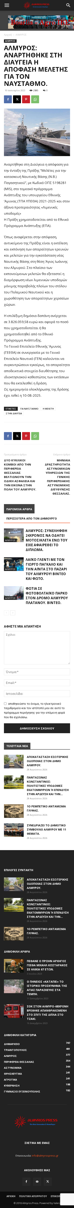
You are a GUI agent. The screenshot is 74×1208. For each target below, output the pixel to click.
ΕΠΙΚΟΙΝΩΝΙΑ (59, 1196)
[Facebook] (8, 99)
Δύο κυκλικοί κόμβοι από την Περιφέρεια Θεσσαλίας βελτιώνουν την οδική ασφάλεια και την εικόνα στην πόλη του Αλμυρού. (20, 474)
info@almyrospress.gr (45, 1155)
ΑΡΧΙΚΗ (11, 1196)
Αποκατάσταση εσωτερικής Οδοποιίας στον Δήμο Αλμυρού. (47, 761)
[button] (6, 5)
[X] (17, 99)
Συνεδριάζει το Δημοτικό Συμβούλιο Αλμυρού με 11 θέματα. (46, 829)
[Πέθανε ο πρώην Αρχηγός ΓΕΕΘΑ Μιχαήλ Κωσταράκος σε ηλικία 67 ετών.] (14, 966)
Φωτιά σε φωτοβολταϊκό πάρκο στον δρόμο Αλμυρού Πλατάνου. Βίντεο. (47, 595)
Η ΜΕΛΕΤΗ (48, 408)
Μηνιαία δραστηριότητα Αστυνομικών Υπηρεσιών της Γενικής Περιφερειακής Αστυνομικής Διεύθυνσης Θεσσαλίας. (57, 476)
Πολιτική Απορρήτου (33, 1196)
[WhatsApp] (35, 99)
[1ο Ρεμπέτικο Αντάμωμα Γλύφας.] (14, 811)
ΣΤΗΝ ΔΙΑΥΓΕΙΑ (14, 413)
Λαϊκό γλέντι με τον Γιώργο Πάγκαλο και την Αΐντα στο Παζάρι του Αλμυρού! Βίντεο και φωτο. (46, 569)
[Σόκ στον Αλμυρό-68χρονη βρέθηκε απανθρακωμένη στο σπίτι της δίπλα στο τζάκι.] (14, 1011)
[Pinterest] (26, 99)
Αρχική (8, 34)
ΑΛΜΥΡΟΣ (21, 34)
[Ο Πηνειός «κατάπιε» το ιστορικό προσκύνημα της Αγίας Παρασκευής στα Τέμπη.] (14, 986)
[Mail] (37, 1182)
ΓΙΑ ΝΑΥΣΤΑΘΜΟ (29, 408)
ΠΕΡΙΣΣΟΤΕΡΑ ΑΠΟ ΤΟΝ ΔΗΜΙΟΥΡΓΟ (31, 518)
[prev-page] (6, 612)
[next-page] (12, 612)
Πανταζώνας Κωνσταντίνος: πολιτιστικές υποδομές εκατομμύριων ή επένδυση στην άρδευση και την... (48, 786)
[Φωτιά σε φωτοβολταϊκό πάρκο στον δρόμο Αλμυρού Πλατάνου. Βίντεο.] (14, 593)
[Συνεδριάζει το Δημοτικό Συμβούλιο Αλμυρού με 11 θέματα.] (14, 830)
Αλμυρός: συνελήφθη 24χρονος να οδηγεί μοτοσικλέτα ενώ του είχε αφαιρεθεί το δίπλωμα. (46, 540)
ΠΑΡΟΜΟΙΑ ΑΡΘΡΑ (19, 509)
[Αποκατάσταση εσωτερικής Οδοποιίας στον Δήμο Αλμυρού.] (14, 761)
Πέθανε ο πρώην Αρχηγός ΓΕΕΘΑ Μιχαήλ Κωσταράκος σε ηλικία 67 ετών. (47, 965)
